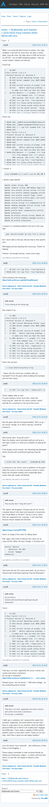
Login (29, 16)
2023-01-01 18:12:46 (40, 699)
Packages (13, 4)
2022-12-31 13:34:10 (40, 45)
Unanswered (42, 22)
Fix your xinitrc (17, 289)
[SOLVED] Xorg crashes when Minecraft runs (22, 781)
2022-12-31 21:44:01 (40, 665)
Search (15, 16)
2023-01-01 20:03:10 (40, 740)
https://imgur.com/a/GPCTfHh (14, 530)
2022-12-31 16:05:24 (40, 493)
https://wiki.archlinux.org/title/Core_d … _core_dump (23, 678)
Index (3, 16)
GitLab (27, 4)
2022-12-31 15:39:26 (40, 384)
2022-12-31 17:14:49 (40, 587)
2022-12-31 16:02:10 (40, 432)
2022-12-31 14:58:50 (40, 263)
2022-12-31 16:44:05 (40, 525)
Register (23, 16)
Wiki (21, 4)
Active (34, 22)
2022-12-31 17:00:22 (40, 565)
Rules (9, 16)
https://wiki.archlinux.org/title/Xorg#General (20, 280)
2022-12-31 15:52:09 (40, 417)
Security (35, 4)
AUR (42, 4)
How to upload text (9, 286)
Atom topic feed (42, 795)
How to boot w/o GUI (24, 286)
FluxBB (44, 798)
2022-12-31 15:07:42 (40, 294)
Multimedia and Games (24, 29)
